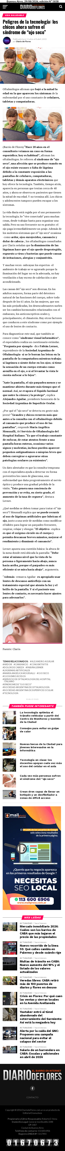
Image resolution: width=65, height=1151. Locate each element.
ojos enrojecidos (15, 676)
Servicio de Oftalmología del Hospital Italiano (27, 680)
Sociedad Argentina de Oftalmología (27, 687)
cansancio (21, 664)
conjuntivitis (39, 664)
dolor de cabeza (14, 667)
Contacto (32, 1097)
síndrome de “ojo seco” (18, 684)
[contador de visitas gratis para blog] (32, 1146)
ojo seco (43, 673)
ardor (8, 664)
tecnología (11, 693)
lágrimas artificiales (17, 670)
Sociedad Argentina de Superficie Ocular (28, 690)
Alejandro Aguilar (42, 661)
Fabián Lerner (35, 667)
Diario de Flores (23, 41)
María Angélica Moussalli (19, 673)
